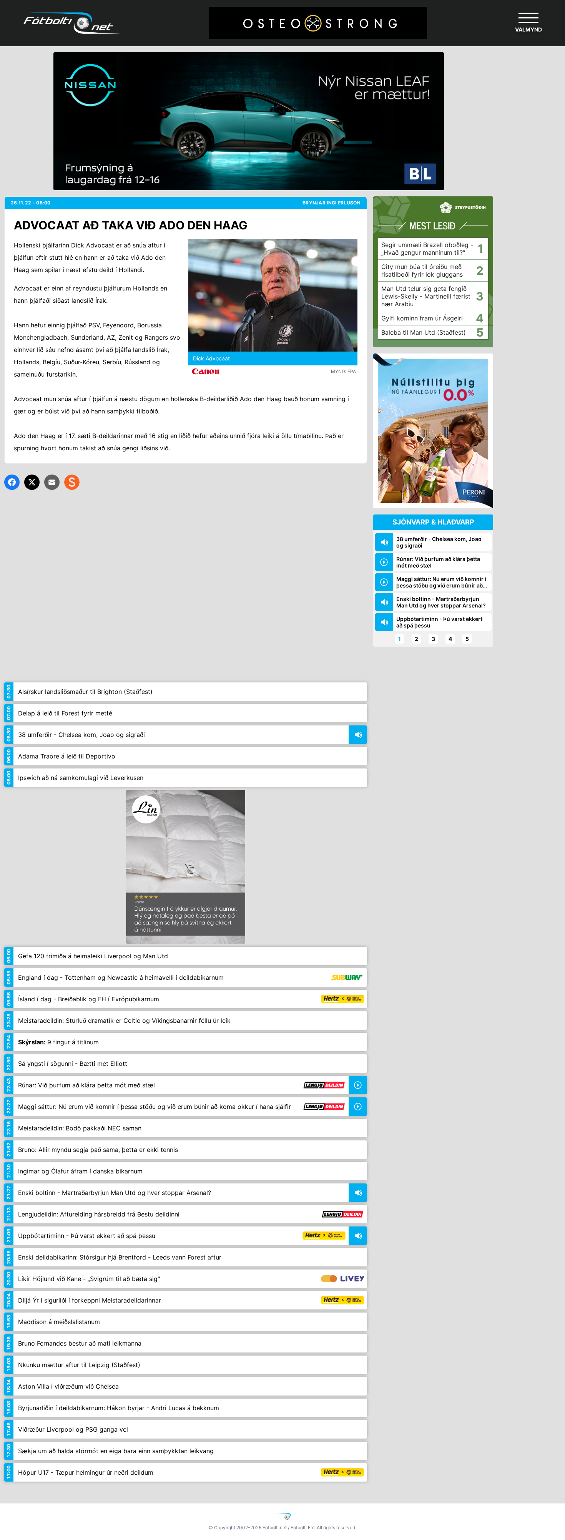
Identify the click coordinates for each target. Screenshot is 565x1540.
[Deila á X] (32, 482)
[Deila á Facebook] (12, 482)
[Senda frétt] (52, 482)
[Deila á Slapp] (72, 482)
